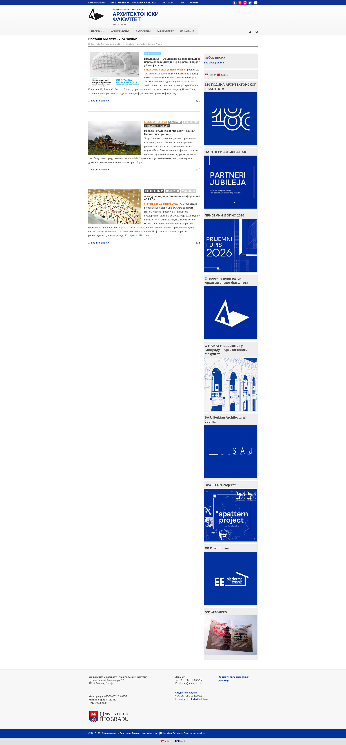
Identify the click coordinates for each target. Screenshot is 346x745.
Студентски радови (157, 126)
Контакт (194, 3)
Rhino (159, 44)
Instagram (255, 3)
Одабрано (175, 122)
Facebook (234, 3)
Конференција (154, 191)
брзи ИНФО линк (96, 3)
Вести (150, 44)
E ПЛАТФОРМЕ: (118, 3)
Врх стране (248, 733)
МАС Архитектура (155, 122)
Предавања (152, 53)
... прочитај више (97, 100)
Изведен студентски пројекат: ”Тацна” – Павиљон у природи (170, 132)
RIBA (182, 3)
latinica (220, 62)
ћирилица (209, 62)
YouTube (240, 3)
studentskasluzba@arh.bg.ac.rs (195, 699)
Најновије (140, 44)
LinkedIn (250, 3)
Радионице (191, 122)
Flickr (245, 3)
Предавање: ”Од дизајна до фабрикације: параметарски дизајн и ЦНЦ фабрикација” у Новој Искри (172, 62)
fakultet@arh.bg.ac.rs (189, 683)
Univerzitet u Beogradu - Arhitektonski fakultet (110, 44)
